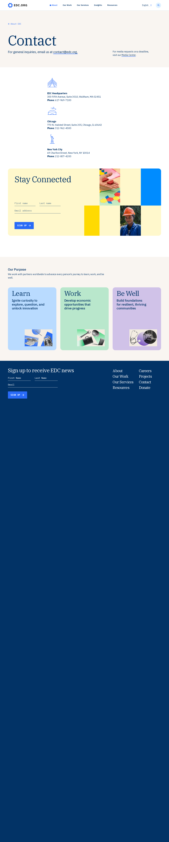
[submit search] (158, 5)
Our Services (83, 5)
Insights (98, 5)
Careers (145, 371)
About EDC (16, 24)
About (54, 5)
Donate (144, 387)
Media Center (128, 55)
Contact (145, 382)
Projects (145, 376)
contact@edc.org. (65, 52)
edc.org (17, 5)
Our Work (67, 5)
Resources (112, 5)
